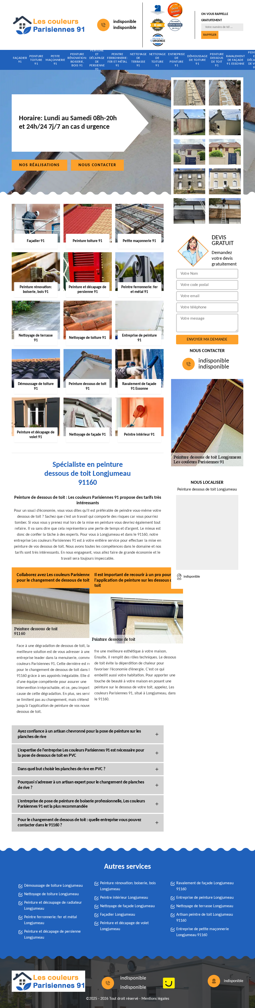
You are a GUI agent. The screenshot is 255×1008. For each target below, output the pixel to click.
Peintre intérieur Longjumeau (124, 898)
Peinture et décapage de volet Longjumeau (124, 926)
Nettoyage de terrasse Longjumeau (204, 906)
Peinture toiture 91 (36, 60)
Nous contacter (97, 165)
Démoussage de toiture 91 (197, 60)
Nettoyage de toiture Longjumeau (51, 894)
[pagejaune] (169, 983)
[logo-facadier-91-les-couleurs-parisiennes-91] (48, 25)
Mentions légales (155, 999)
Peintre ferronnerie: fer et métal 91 (117, 60)
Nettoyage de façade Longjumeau (127, 906)
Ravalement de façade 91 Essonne (235, 60)
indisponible (124, 21)
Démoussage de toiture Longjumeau (53, 886)
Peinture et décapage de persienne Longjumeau (52, 935)
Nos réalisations (39, 165)
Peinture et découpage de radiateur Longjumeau (53, 906)
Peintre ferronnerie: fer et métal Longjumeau (50, 920)
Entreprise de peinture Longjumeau (205, 898)
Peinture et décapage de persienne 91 (97, 60)
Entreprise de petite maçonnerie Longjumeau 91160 (202, 932)
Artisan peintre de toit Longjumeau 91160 (204, 918)
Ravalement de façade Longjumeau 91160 (205, 886)
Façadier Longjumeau (117, 915)
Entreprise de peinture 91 (176, 60)
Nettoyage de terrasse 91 (138, 60)
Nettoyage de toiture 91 (157, 60)
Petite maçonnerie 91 (55, 60)
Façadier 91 (20, 59)
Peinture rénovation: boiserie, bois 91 (77, 60)
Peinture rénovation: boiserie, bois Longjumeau (128, 886)
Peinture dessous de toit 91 (217, 60)
